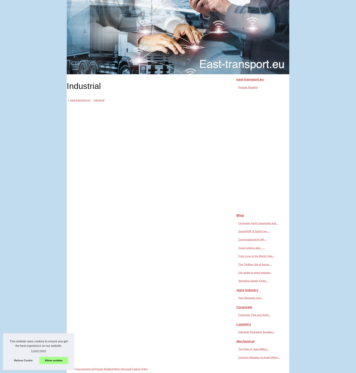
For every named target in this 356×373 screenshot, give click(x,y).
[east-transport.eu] (178, 37)
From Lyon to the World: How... (256, 256)
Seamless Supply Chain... (253, 280)
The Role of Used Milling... (253, 349)
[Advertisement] (150, 130)
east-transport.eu (80, 100)
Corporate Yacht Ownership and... (258, 223)
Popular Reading (248, 87)
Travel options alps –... (251, 247)
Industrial (99, 100)
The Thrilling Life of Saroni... (254, 264)
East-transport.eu (84, 369)
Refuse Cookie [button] (23, 360)
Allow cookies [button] (54, 360)
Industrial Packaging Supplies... (256, 331)
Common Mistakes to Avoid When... (259, 357)
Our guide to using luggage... (255, 272)
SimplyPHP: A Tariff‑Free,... (254, 231)
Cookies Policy (140, 369)
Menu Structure (122, 369)
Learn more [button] (38, 350)
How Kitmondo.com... (250, 297)
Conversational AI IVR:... (252, 239)
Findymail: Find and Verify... (254, 314)
